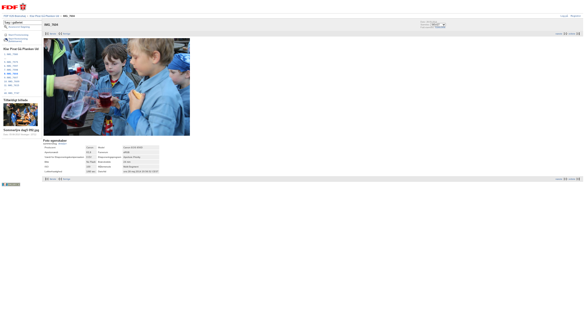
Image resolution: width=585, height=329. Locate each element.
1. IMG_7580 (11, 54)
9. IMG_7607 (11, 77)
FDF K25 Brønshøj (15, 16)
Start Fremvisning (18, 35)
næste (559, 33)
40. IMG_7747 (11, 93)
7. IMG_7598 (11, 70)
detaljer (62, 143)
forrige (66, 33)
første (53, 33)
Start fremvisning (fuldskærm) (18, 39)
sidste (572, 33)
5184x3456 (440, 27)
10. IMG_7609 (11, 81)
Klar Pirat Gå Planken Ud (44, 16)
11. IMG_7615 (11, 85)
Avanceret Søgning (19, 27)
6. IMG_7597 (11, 66)
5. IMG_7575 (11, 62)
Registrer (576, 16)
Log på (564, 16)
